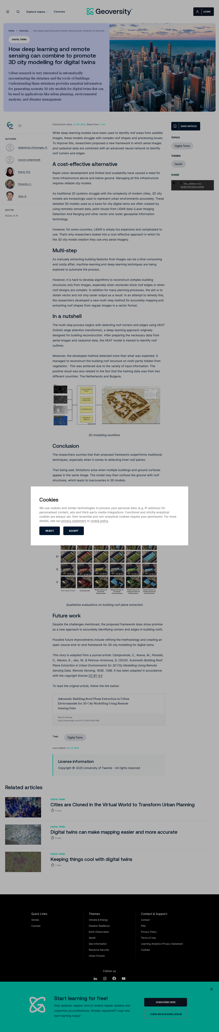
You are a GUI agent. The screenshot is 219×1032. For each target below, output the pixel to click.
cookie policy (99, 521)
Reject (50, 530)
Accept (73, 530)
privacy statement (73, 521)
